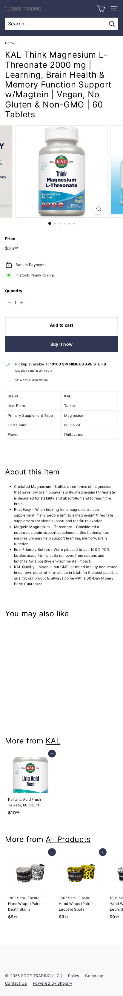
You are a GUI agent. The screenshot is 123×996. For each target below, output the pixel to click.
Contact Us (16, 983)
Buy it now (61, 344)
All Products (68, 839)
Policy (73, 975)
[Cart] (101, 9)
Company (94, 975)
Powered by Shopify (52, 983)
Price (10, 238)
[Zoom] (98, 208)
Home (9, 43)
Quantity (13, 290)
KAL (53, 740)
